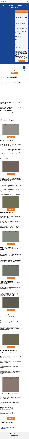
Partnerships (19, 433)
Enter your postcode (18, 36)
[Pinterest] (14, 435)
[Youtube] (17, 435)
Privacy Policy (7, 433)
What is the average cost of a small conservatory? (9, 425)
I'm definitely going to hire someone (21, 33)
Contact (23, 433)
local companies (10, 412)
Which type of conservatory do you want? (21, 17)
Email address (17, 44)
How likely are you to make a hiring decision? (20, 32)
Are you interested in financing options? (21, 28)
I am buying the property (19, 25)
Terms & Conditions (13, 433)
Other (17, 21)
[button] (27, 1)
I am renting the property (19, 26)
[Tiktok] (16, 435)
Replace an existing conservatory (21, 15)
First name (16, 39)
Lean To (17, 18)
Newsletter (17, 55)
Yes (16, 29)
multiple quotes (7, 357)
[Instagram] (13, 435)
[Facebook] (11, 435)
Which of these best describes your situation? (20, 23)
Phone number (17, 47)
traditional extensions (3, 319)
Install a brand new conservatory (21, 14)
